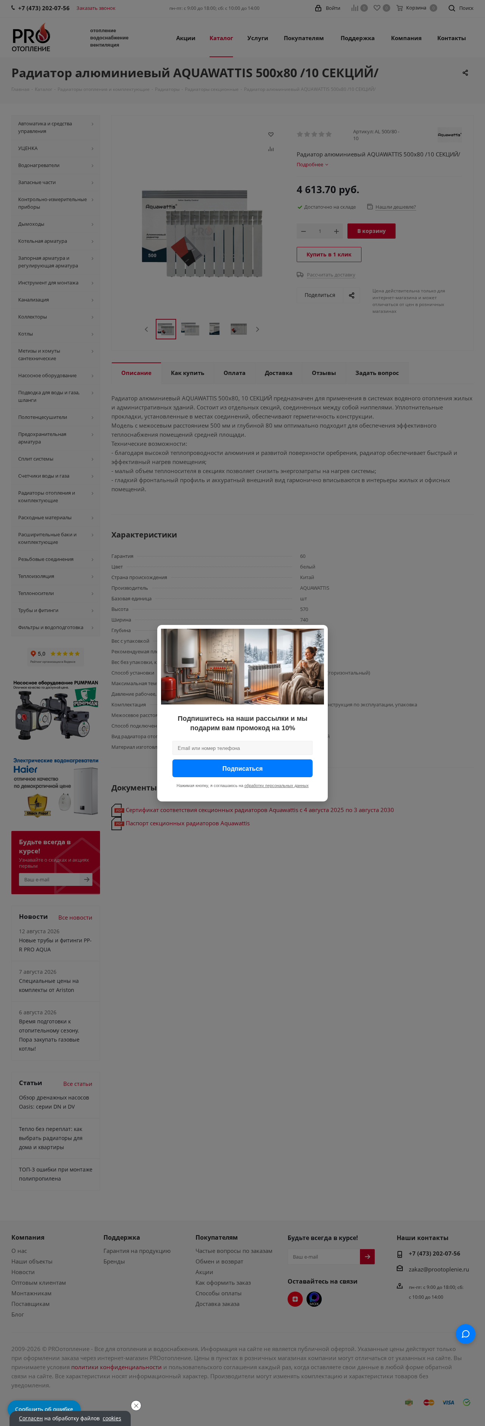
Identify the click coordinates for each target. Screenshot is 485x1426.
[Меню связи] (466, 1334)
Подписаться (242, 768)
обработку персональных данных (276, 785)
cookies (112, 1418)
